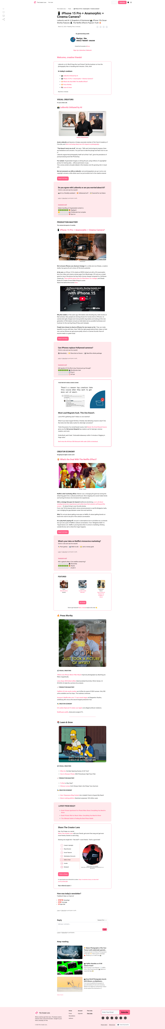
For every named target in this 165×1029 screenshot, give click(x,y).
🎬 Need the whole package (93, 353)
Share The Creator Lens (65, 833)
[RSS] (125, 1018)
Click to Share (63, 874)
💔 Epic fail (61, 904)
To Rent (62, 783)
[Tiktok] (112, 1018)
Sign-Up (75, 50)
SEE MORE (82, 602)
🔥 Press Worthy (66, 84)
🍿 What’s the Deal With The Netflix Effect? (74, 81)
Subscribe (122, 2)
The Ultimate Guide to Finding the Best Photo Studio (77, 818)
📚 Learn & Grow (66, 87)
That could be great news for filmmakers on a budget (80, 278)
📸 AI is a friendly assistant (66, 193)
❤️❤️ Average (62, 902)
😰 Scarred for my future (98, 193)
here (76, 282)
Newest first (101, 920)
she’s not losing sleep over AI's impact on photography (82, 144)
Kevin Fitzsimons (82, 137)
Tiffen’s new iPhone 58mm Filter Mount (69, 675)
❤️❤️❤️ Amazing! (63, 900)
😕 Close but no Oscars (75, 353)
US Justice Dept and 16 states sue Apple (69, 708)
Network (89, 50)
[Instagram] (121, 1018)
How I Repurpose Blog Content (69, 795)
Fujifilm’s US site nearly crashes (67, 691)
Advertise (82, 50)
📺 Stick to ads (74, 547)
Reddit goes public (62, 712)
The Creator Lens (61, 8)
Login (114, 2)
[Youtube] (107, 1018)
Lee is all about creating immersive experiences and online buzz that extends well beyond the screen (81, 504)
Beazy (88, 46)
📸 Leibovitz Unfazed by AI (69, 76)
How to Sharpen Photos (67, 774)
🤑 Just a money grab (87, 547)
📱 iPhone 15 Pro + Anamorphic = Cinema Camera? (77, 78)
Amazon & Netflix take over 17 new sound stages (72, 697)
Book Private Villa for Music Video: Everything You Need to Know (81, 815)
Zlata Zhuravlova (64, 590)
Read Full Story (62, 178)
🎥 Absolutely (62, 353)
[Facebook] (116, 1018)
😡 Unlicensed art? (83, 193)
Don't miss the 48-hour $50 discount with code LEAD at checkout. (78, 441)
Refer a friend (82, 607)
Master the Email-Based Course (97, 427)
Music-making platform (67, 798)
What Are (63, 771)
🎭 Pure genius (63, 547)
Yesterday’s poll (62, 204)
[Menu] (128, 2)
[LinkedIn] (103, 1018)
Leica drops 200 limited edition (66, 681)
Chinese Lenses (65, 786)
